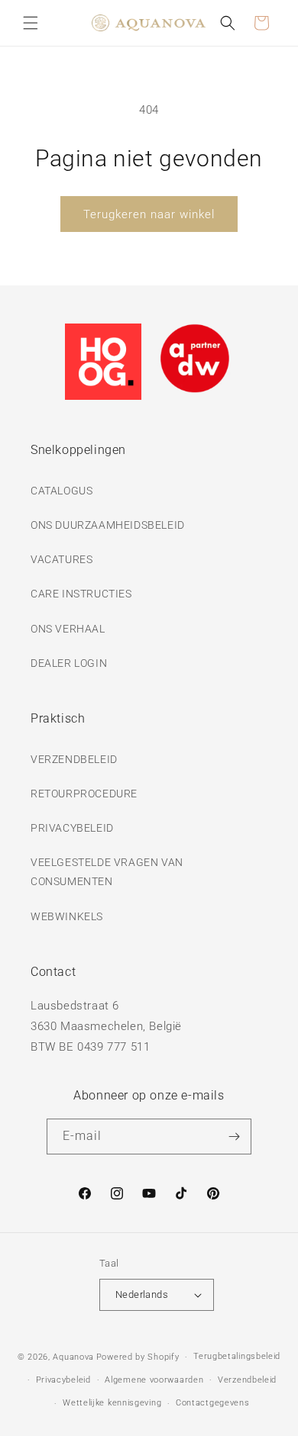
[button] (30, 23)
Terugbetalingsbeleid (236, 1356)
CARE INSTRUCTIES (81, 594)
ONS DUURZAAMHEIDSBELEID (108, 525)
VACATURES (61, 559)
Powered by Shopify (138, 1357)
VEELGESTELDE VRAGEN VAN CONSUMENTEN (107, 871)
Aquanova (73, 1357)
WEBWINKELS (67, 916)
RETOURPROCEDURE (84, 793)
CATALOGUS (61, 491)
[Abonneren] (234, 1136)
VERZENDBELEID (74, 759)
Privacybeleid (63, 1380)
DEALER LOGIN (69, 663)
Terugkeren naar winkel (149, 214)
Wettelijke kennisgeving (112, 1403)
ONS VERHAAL (68, 629)
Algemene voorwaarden (154, 1380)
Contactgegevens (213, 1403)
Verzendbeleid (247, 1380)
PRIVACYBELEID (72, 828)
